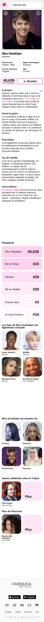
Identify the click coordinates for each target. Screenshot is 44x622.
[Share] (5, 13)
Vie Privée (28, 612)
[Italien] (29, 605)
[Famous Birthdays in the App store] (14, 597)
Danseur (6, 56)
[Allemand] (37, 605)
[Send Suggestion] (41, 91)
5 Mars (5, 64)
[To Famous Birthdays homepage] (4, 4)
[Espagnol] (14, 605)
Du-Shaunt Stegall (11, 190)
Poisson (27, 64)
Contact (18, 612)
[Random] (38, 13)
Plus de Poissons (12, 511)
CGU (37, 612)
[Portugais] (22, 605)
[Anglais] (7, 605)
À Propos (8, 612)
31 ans (26, 71)
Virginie (5, 71)
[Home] (22, 584)
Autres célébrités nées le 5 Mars (20, 478)
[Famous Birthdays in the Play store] (29, 597)
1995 (12, 64)
